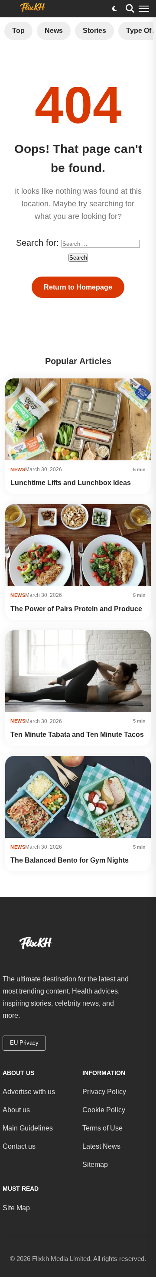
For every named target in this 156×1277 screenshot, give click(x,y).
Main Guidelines (28, 1128)
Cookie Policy (103, 1110)
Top (18, 30)
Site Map (16, 1208)
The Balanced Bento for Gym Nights (69, 860)
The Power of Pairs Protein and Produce (76, 608)
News (54, 30)
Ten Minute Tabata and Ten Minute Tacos (77, 734)
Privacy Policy (104, 1091)
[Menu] (144, 9)
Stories (94, 30)
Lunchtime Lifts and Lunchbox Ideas (70, 482)
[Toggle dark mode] (114, 9)
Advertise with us (29, 1091)
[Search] (130, 8)
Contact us (19, 1146)
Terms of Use (102, 1128)
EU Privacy (24, 1042)
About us (16, 1110)
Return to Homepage (78, 287)
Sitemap (95, 1164)
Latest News (101, 1146)
